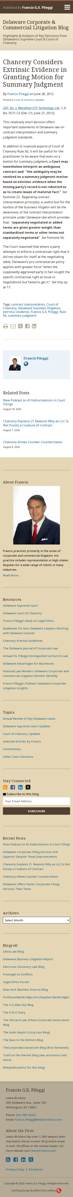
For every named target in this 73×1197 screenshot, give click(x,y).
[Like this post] (27, 326)
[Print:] (5, 326)
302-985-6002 (26, 1115)
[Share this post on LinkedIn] (34, 326)
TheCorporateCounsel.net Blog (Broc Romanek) (36, 1047)
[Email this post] (13, 326)
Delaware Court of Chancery (22, 613)
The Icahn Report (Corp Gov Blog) (26, 1032)
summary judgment (22, 315)
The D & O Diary (14, 1012)
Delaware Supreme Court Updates (26, 726)
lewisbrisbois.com (43, 1150)
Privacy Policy (15, 1169)
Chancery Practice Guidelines (23, 641)
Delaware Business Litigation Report (28, 959)
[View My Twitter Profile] (28, 787)
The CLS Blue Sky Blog (18, 1005)
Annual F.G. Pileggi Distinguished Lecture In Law (35, 656)
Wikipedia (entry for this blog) (24, 1067)
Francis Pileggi (18, 94)
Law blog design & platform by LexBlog (33, 1190)
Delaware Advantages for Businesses (28, 663)
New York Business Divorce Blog (25, 989)
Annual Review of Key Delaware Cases (29, 718)
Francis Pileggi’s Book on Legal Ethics (28, 621)
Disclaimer (36, 1169)
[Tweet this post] (20, 326)
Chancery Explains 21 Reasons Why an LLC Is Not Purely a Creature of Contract (36, 423)
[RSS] (5, 787)
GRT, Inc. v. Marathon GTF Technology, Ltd (31, 108)
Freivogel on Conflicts (18, 974)
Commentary (12, 749)
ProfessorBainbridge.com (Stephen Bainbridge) (36, 997)
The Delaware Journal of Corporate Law (30, 648)
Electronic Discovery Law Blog (23, 967)
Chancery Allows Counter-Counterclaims (32, 442)
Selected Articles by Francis (22, 741)
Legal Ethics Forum (16, 982)
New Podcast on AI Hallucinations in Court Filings (34, 402)
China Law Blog (13, 951)
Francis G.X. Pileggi (37, 7)
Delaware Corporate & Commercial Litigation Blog (36, 25)
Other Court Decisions (18, 756)
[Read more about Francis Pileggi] (26, 363)
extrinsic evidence (16, 312)
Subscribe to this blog (22, 794)
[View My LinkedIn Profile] (20, 787)
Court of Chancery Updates (29, 100)
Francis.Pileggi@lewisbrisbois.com (38, 1119)
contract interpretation (28, 304)
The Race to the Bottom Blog (23, 1040)
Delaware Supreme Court (20, 605)
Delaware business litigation (39, 308)
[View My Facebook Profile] (13, 787)
